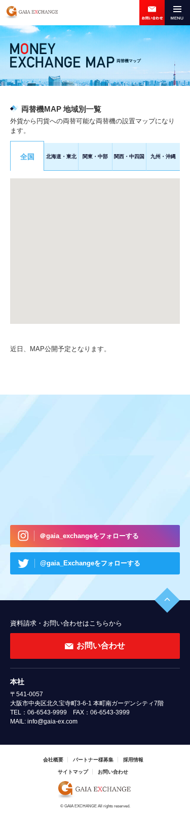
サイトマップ (73, 772)
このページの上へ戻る (167, 600)
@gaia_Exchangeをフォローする (90, 563)
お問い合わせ (152, 12)
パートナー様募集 (93, 759)
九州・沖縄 (163, 156)
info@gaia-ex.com (52, 721)
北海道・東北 (61, 156)
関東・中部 (95, 156)
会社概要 (53, 759)
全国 (27, 157)
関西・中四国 (129, 156)
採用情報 (133, 759)
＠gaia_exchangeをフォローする (89, 536)
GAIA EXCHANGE (31, 12)
